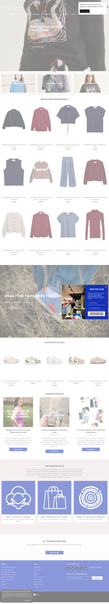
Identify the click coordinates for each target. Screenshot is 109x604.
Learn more (84, 11)
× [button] (105, 3)
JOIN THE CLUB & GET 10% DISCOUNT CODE (96, 313)
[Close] (106, 287)
